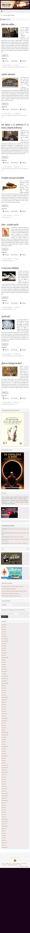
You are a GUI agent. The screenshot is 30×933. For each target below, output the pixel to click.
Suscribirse (3, 616)
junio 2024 (4, 662)
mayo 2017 (4, 758)
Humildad (17, 67)
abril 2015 (4, 812)
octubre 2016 (4, 770)
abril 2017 (4, 760)
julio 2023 (4, 685)
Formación (4, 355)
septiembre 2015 (5, 800)
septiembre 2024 (5, 657)
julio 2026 (4, 627)
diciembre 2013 (5, 847)
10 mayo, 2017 (16, 215)
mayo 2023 (4, 690)
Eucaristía (12, 67)
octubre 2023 (4, 681)
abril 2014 (4, 838)
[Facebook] (15, 860)
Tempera (22, 866)
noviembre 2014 (5, 821)
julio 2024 (4, 659)
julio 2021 (4, 723)
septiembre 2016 (5, 772)
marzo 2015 (4, 814)
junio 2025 (4, 645)
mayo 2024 (4, 664)
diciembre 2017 (5, 756)
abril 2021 (4, 730)
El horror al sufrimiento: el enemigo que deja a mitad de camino (14, 591)
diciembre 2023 (5, 676)
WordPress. (27, 866)
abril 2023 (4, 692)
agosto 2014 (4, 828)
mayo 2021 (4, 727)
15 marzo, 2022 (16, 166)
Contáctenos (4, 864)
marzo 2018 (4, 753)
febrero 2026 (4, 636)
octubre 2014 (4, 823)
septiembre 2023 (5, 683)
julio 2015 (4, 805)
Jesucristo (22, 115)
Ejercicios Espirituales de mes (12, 864)
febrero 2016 (4, 788)
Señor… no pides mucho (9, 224)
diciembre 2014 (5, 819)
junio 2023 (4, 688)
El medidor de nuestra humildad (12, 178)
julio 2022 (4, 702)
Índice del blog (23, 863)
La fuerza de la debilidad (10, 268)
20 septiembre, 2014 (17, 353)
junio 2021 (4, 725)
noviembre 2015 (5, 795)
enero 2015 (4, 816)
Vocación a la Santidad (23, 168)
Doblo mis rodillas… (8, 24)
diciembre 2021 (5, 718)
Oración (25, 115)
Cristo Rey (9, 67)
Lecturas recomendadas (16, 863)
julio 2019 (4, 741)
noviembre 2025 (5, 638)
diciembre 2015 (5, 793)
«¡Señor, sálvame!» (8, 74)
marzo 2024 (4, 669)
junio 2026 (4, 629)
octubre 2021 (4, 720)
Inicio (3, 863)
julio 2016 (4, 777)
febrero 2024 (4, 671)
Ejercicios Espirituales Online (21, 502)
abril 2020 (4, 739)
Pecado (12, 309)
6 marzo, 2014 (16, 402)
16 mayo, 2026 (16, 65)
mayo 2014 (4, 835)
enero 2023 (4, 695)
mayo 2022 (4, 706)
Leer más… (4, 55)
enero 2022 (4, 716)
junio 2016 (4, 779)
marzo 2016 (4, 786)
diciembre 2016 (5, 765)
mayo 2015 (4, 809)
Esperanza (9, 115)
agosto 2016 (4, 774)
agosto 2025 (4, 643)
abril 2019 (4, 744)
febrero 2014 (4, 842)
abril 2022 (4, 709)
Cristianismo (5, 67)
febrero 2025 (4, 652)
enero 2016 (4, 791)
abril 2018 (4, 751)
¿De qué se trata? (8, 863)
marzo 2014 (4, 840)
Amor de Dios (5, 115)
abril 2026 (4, 634)
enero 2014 (4, 845)
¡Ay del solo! (5, 316)
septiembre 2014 (5, 826)
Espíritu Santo (14, 115)
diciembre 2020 (5, 732)
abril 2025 (4, 650)
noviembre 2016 (5, 767)
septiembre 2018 (5, 746)
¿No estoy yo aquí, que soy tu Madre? (16, 536)
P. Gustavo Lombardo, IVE (7, 65)
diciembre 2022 (5, 697)
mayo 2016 (4, 781)
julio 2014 (4, 830)
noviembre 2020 (5, 734)
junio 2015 (4, 807)
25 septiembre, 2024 (17, 113)
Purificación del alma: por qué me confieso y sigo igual (12, 586)
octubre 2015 (4, 798)
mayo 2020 (4, 737)
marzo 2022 (4, 711)
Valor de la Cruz (16, 168)
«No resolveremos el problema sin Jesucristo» (18, 543)
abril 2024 (4, 667)
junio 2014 (4, 833)
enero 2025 (4, 655)
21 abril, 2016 (16, 258)
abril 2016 (4, 784)
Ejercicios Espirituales (6, 168)
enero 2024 (4, 673)
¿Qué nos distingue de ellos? (11, 363)
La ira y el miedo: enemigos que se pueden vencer (11, 595)
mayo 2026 (4, 631)
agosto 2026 (4, 624)
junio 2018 (4, 748)
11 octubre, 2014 (17, 307)
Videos (20, 864)
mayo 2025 (4, 648)
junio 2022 (4, 704)
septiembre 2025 (5, 641)
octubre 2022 (4, 699)
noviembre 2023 (5, 678)
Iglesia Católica (22, 67)
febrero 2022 (4, 713)
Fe (15, 67)
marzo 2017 (4, 763)
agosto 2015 (4, 802)
